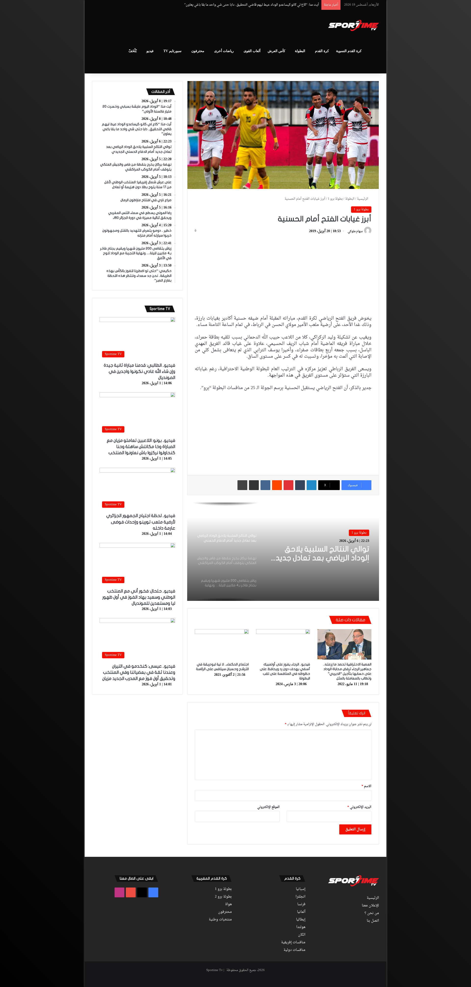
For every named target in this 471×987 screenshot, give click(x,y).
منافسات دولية (294, 950)
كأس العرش (276, 51)
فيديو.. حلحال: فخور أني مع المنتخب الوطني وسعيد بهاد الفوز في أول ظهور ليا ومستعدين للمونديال (138, 597)
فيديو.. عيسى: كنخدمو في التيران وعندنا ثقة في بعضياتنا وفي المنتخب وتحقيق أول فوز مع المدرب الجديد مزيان (138, 672)
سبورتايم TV (172, 51)
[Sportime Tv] (353, 25)
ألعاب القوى (252, 51)
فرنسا (301, 904)
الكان (301, 935)
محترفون (197, 51)
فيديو (150, 51)
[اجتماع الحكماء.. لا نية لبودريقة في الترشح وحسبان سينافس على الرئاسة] (222, 644)
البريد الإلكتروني (359, 807)
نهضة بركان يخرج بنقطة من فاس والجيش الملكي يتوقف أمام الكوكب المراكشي (318, 554)
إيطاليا (300, 919)
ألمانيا (301, 912)
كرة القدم (322, 51)
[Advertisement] (186, 26)
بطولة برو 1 (335, 199)
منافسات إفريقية (293, 942)
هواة (228, 904)
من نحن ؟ (372, 913)
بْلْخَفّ (133, 51)
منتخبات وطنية (220, 919)
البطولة (300, 51)
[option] (283, 552)
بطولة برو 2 (223, 897)
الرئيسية (363, 199)
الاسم (366, 786)
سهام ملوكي (355, 231)
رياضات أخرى (224, 51)
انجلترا (300, 897)
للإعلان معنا (370, 905)
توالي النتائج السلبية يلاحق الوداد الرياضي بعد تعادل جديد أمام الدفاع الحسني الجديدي (261, 5)
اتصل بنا (373, 921)
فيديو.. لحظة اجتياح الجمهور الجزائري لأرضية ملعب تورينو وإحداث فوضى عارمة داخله (140, 521)
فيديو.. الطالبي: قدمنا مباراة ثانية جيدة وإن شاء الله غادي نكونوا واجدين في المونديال (139, 371)
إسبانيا (300, 889)
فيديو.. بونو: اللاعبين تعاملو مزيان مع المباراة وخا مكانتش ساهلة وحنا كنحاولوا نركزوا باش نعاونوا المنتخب (141, 446)
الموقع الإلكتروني (268, 807)
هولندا (300, 927)
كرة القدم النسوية (349, 51)
